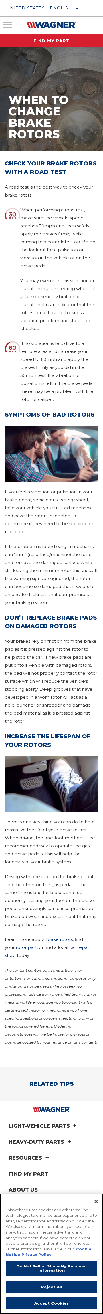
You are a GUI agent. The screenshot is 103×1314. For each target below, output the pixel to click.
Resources (26, 1158)
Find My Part (51, 40)
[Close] (96, 1201)
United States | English (39, 8)
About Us (23, 1190)
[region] (51, 1254)
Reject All (51, 1287)
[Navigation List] (7, 25)
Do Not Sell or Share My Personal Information (51, 1268)
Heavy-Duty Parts (37, 1142)
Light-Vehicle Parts (40, 1126)
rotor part (26, 947)
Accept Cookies (51, 1303)
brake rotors (59, 939)
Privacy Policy (36, 1254)
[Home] (51, 25)
